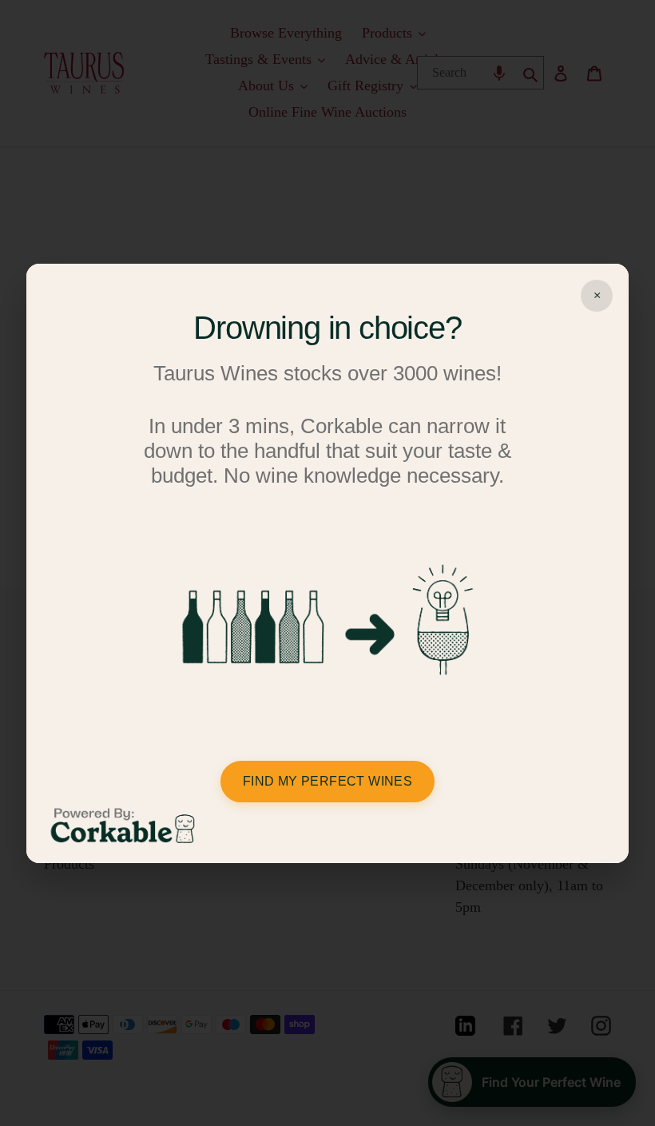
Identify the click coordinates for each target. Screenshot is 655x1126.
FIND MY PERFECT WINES (327, 781)
